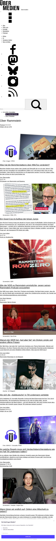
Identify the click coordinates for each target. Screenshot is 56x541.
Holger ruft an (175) (6, 127)
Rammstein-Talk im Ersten (8, 302)
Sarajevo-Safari (7, 40)
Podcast (5, 33)
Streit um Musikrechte (6, 237)
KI (3, 38)
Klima (4, 36)
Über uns (5, 27)
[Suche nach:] (12, 109)
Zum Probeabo (9, 116)
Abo (4, 25)
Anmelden (12, 112)
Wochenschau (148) (6, 466)
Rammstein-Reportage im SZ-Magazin (11, 357)
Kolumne (2, 464)
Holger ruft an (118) (6, 411)
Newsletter (6, 31)
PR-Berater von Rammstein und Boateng (12, 181)
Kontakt (5, 29)
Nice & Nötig (6, 42)
